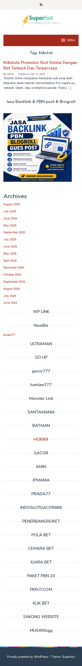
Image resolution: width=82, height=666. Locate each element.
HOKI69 (41, 439)
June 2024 (10, 302)
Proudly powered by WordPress (28, 656)
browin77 (9, 334)
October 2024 (12, 274)
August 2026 (11, 204)
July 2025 (9, 239)
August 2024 (11, 288)
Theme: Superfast (63, 656)
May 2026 (9, 225)
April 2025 (10, 260)
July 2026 (9, 211)
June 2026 (10, 218)
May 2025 (9, 253)
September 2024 (14, 281)
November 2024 (13, 267)
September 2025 (14, 232)
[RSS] (41, 5)
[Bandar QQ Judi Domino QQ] (41, 19)
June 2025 (10, 246)
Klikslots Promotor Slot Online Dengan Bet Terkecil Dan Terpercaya (40, 65)
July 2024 (9, 295)
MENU (71, 40)
